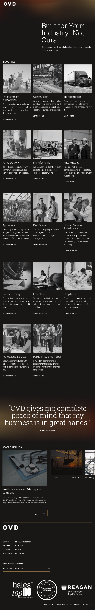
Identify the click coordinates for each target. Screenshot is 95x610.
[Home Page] (10, 4)
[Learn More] (9, 119)
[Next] (15, 119)
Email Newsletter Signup (13, 563)
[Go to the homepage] (10, 527)
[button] (89, 4)
